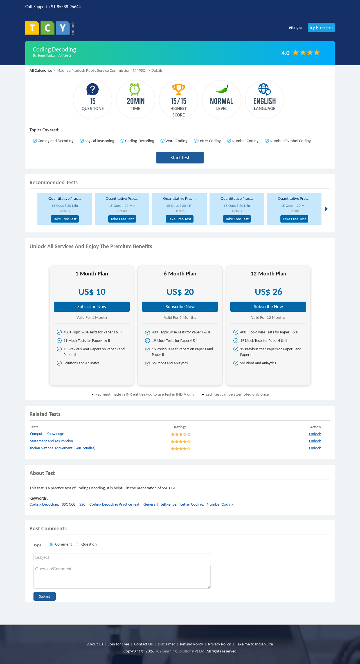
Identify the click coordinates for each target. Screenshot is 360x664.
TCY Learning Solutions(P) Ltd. (180, 651)
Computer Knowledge (47, 433)
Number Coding (245, 140)
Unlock (315, 433)
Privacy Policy (219, 644)
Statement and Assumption (51, 441)
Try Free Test (321, 27)
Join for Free (118, 644)
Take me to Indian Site (254, 644)
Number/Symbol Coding (290, 140)
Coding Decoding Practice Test (114, 504)
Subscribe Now (91, 306)
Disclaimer (166, 644)
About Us (95, 644)
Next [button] (326, 208)
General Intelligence (159, 504)
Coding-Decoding (139, 140)
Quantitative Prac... (64, 198)
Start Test (180, 157)
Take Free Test (64, 218)
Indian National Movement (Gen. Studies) (62, 448)
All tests (64, 55)
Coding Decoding (44, 504)
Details (65, 211)
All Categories (41, 70)
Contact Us (143, 644)
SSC (82, 504)
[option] (64, 209)
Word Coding (176, 140)
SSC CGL (68, 504)
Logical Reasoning (99, 140)
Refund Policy (191, 644)
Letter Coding (209, 140)
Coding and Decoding (55, 140)
